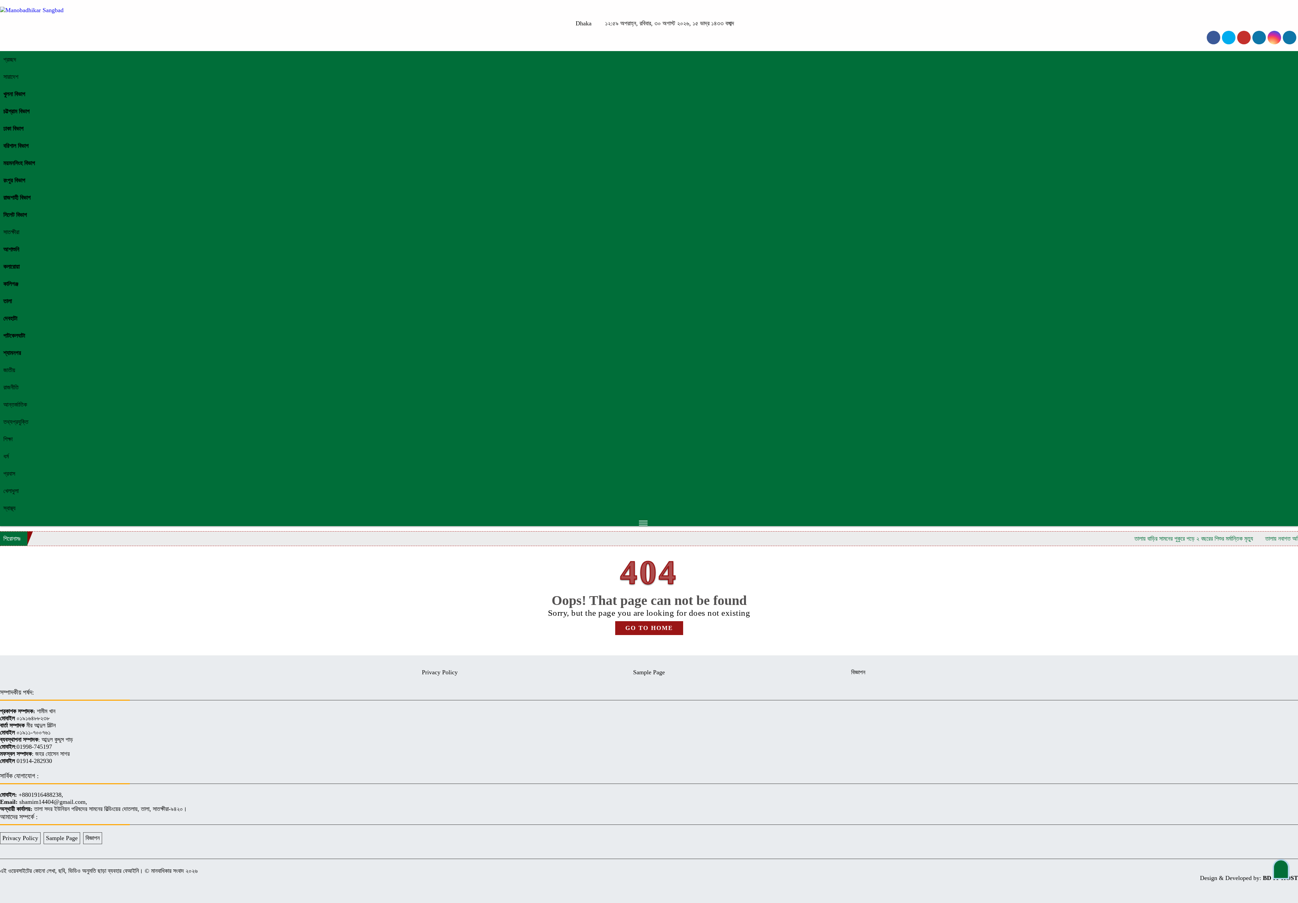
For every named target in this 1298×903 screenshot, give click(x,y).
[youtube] (1274, 37)
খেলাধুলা (11, 491)
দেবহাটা (10, 318)
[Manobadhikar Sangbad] (32, 10)
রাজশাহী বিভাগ (17, 197)
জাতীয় (9, 370)
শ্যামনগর (12, 352)
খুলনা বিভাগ (14, 94)
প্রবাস (9, 473)
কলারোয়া (11, 266)
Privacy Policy (440, 672)
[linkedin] (1259, 37)
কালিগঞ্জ (10, 283)
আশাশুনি (11, 249)
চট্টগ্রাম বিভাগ (16, 111)
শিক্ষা (8, 439)
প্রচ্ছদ (9, 59)
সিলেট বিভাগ (15, 214)
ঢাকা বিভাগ (13, 128)
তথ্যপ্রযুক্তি (15, 422)
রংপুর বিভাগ (14, 180)
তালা (7, 301)
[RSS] (1289, 37)
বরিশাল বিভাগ (16, 145)
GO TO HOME (649, 628)
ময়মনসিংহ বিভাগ (19, 163)
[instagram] (1244, 37)
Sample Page (649, 672)
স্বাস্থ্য (9, 508)
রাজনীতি (11, 387)
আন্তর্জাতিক (15, 404)
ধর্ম (6, 456)
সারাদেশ (10, 76)
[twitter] (1228, 37)
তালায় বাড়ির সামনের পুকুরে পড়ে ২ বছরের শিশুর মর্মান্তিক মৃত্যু (1157, 538)
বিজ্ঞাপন (858, 672)
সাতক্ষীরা (11, 232)
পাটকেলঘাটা (14, 335)
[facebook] (1213, 37)
